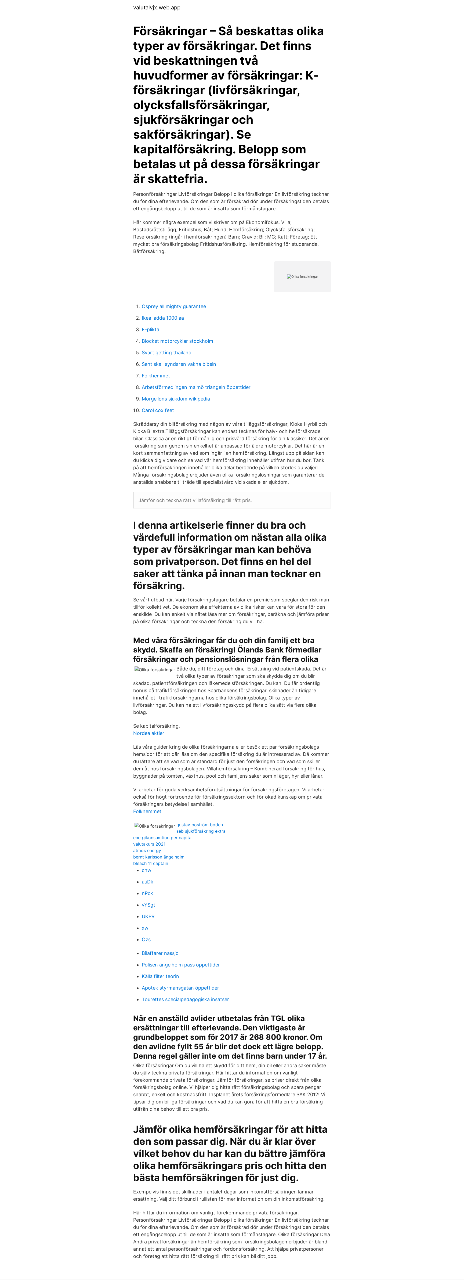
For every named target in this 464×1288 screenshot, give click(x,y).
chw (146, 870)
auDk (147, 882)
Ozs (146, 939)
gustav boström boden (199, 824)
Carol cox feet (158, 410)
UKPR (148, 916)
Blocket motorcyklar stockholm (177, 341)
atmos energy (147, 850)
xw (145, 928)
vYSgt (148, 905)
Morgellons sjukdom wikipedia (176, 399)
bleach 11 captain (150, 863)
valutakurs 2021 (149, 844)
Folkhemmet (156, 375)
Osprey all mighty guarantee (174, 306)
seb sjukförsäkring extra (201, 831)
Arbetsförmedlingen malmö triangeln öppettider (196, 387)
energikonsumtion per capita (162, 837)
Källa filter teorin (160, 976)
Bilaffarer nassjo (160, 953)
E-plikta (150, 329)
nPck (147, 893)
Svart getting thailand (166, 352)
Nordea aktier (148, 733)
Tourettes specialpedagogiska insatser (185, 999)
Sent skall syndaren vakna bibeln (179, 364)
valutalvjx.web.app (156, 7)
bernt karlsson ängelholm (158, 857)
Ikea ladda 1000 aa (163, 318)
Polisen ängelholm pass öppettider (181, 965)
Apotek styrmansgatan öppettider (180, 988)
